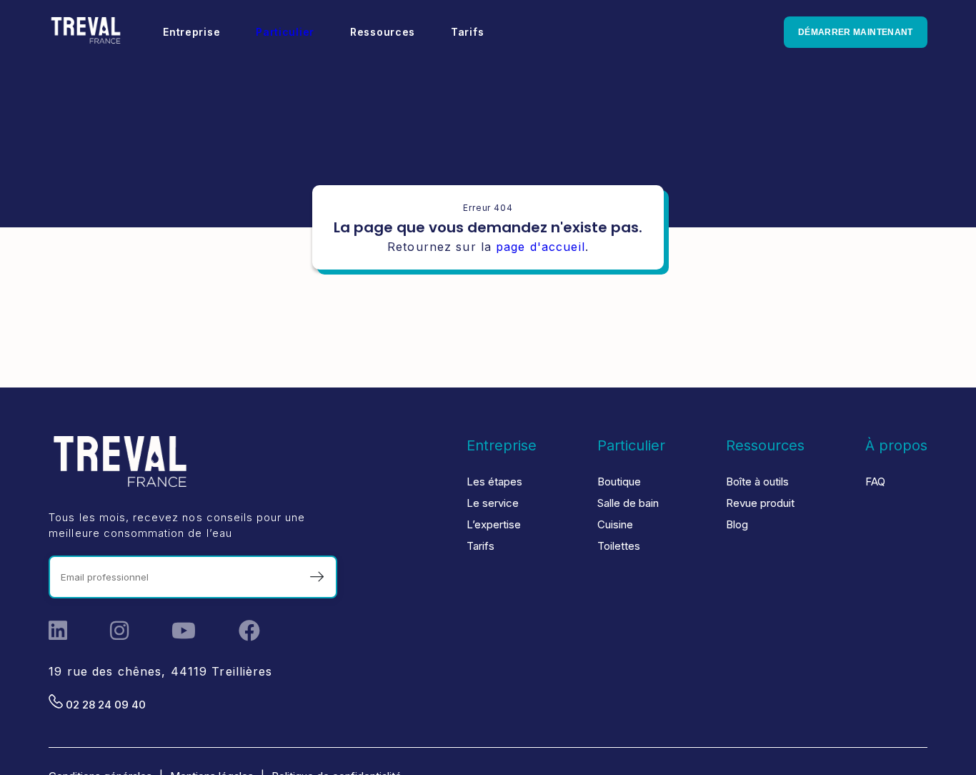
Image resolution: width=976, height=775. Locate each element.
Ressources (765, 445)
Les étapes (494, 481)
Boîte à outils (757, 481)
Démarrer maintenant (855, 32)
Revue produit (760, 503)
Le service (493, 503)
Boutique (619, 481)
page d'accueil (540, 247)
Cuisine (615, 524)
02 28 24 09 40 (104, 704)
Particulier (285, 32)
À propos (896, 445)
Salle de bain (628, 503)
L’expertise (494, 524)
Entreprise (502, 445)
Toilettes (618, 546)
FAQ (875, 481)
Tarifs (480, 546)
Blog (737, 524)
